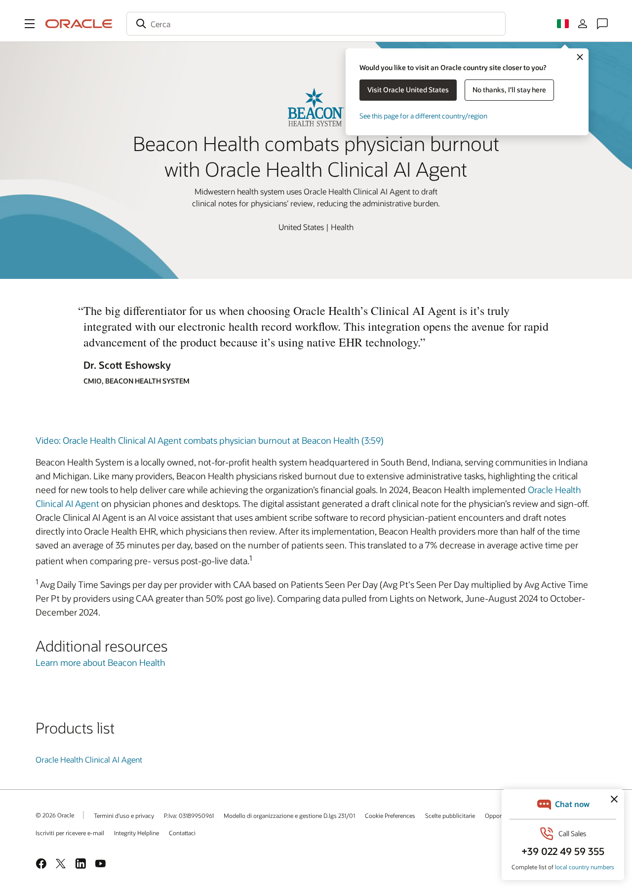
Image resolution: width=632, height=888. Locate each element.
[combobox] (316, 24)
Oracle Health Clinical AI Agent (89, 759)
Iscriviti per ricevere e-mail (70, 833)
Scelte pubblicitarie (450, 815)
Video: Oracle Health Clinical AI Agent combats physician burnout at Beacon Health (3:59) (210, 440)
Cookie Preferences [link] (390, 815)
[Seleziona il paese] (563, 24)
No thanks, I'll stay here (509, 89)
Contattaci (182, 833)
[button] (30, 24)
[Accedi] (583, 24)
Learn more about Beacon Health (100, 662)
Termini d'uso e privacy (124, 815)
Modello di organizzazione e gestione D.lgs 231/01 (289, 815)
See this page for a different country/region (423, 115)
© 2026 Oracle (55, 815)
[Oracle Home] (79, 23)
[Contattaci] (602, 24)
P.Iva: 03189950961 (189, 815)
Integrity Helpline (136, 833)
